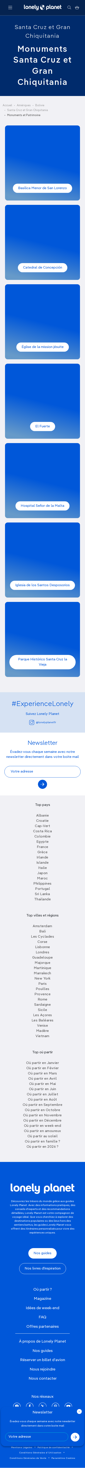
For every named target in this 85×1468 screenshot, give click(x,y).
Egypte (42, 842)
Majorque (42, 963)
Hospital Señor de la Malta (42, 506)
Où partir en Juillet (42, 1094)
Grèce (42, 852)
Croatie (42, 821)
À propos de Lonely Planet (42, 1341)
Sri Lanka (42, 894)
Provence (42, 994)
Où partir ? (42, 1290)
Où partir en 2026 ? (43, 1147)
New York (42, 978)
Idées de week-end (42, 1308)
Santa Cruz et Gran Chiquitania (27, 110)
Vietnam (42, 1036)
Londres (42, 952)
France (42, 847)
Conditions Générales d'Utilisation (40, 1453)
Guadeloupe (42, 957)
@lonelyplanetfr (46, 722)
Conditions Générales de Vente (28, 1458)
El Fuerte (42, 426)
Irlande (42, 857)
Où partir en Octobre (42, 1110)
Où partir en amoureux (42, 1131)
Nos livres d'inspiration (43, 1268)
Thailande (42, 899)
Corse (42, 942)
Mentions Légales (21, 1447)
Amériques (24, 105)
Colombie (42, 836)
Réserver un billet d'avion (42, 1360)
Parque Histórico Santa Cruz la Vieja (42, 662)
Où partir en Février (42, 1068)
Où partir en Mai (42, 1084)
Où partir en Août (42, 1099)
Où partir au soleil (42, 1136)
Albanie (42, 815)
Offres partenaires (42, 1327)
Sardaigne (42, 1005)
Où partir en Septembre (42, 1105)
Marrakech (42, 973)
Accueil (7, 105)
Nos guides (42, 1253)
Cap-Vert (42, 826)
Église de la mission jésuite (43, 347)
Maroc (42, 878)
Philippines (42, 884)
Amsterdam (42, 926)
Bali (42, 931)
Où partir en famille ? (42, 1141)
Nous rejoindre (42, 1369)
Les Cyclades (42, 937)
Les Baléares (43, 1020)
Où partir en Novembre (42, 1115)
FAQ (42, 1317)
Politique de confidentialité (53, 1447)
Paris (42, 984)
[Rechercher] (69, 7)
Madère (42, 1031)
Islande (42, 863)
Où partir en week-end (42, 1126)
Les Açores (42, 1015)
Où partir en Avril (42, 1079)
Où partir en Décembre (42, 1120)
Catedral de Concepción (42, 267)
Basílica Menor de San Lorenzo (42, 188)
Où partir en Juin (42, 1089)
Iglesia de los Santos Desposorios (42, 585)
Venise (42, 1026)
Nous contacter (43, 1379)
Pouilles (42, 989)
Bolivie (39, 105)
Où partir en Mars (42, 1073)
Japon (42, 873)
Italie (42, 868)
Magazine (42, 1299)
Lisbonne (42, 947)
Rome (43, 999)
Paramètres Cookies (63, 1458)
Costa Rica (42, 831)
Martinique (42, 968)
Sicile (42, 1010)
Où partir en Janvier (42, 1063)
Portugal (42, 889)
